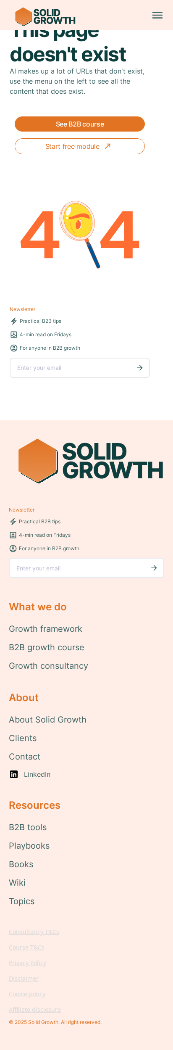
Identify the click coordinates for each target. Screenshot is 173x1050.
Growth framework (45, 629)
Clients (23, 738)
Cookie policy (27, 994)
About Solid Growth (47, 720)
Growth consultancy (48, 666)
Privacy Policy (27, 963)
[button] (157, 15)
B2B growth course (46, 647)
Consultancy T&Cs (34, 932)
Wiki (17, 883)
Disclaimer (24, 978)
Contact (24, 757)
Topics (21, 901)
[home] (42, 15)
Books (21, 864)
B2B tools (28, 827)
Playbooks (29, 846)
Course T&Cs (27, 947)
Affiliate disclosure (35, 1009)
